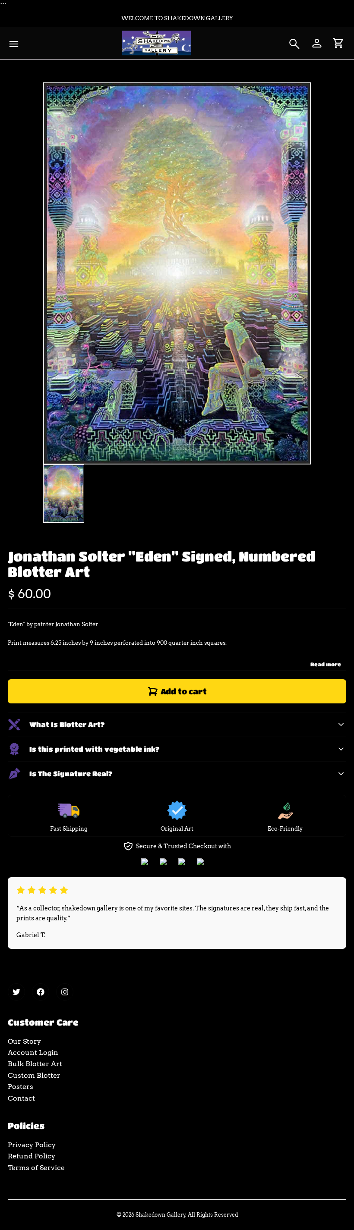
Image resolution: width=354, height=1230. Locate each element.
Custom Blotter (34, 1075)
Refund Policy (31, 1156)
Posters (20, 1087)
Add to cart (184, 691)
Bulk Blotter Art (35, 1064)
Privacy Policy (32, 1145)
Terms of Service (36, 1168)
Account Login (33, 1052)
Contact (21, 1098)
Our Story (24, 1041)
